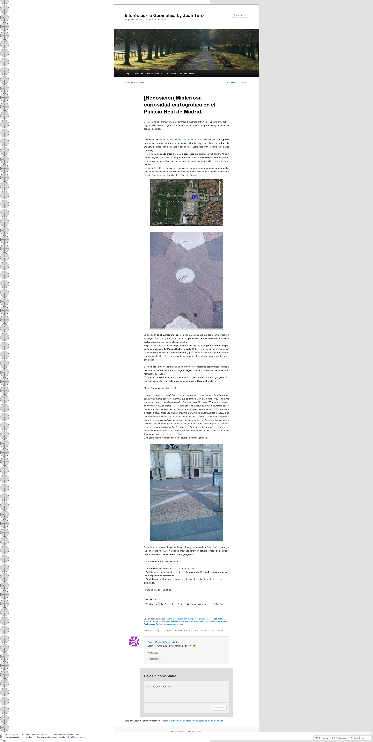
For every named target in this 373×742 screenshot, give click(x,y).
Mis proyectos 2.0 (154, 73)
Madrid (181, 621)
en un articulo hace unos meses (178, 139)
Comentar (219, 707)
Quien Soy (138, 73)
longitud (174, 621)
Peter (150, 642)
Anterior (231, 82)
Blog (127, 73)
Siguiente (243, 82)
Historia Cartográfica (161, 621)
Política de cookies (77, 737)
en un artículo (219, 160)
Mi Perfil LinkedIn (187, 73)
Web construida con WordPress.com (186, 732)
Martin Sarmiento (192, 621)
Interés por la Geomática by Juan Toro (164, 15)
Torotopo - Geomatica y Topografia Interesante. (187, 618)
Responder (154, 658)
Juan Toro (155, 624)
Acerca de (171, 73)
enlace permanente (175, 624)
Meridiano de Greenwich (210, 621)
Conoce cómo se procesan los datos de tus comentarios (196, 720)
